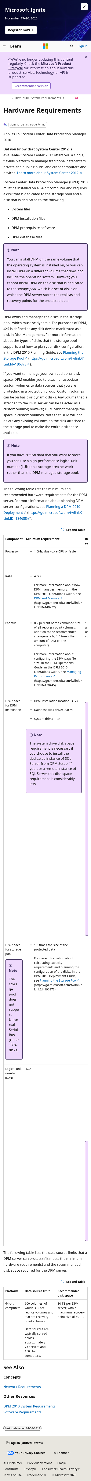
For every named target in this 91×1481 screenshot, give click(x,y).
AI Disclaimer (12, 1463)
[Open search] (72, 46)
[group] (45, 890)
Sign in (83, 46)
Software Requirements (22, 1412)
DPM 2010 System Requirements (38, 98)
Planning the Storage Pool (58, 980)
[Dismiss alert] (84, 6)
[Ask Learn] (76, 98)
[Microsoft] (45, 46)
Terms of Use (12, 1475)
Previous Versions (39, 1463)
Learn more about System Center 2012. (48, 172)
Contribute (11, 1469)
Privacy (29, 1469)
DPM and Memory (46, 598)
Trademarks (35, 1475)
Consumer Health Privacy (59, 1469)
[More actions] (84, 98)
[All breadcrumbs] (7, 98)
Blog (60, 1463)
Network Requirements (22, 1386)
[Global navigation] (4, 46)
